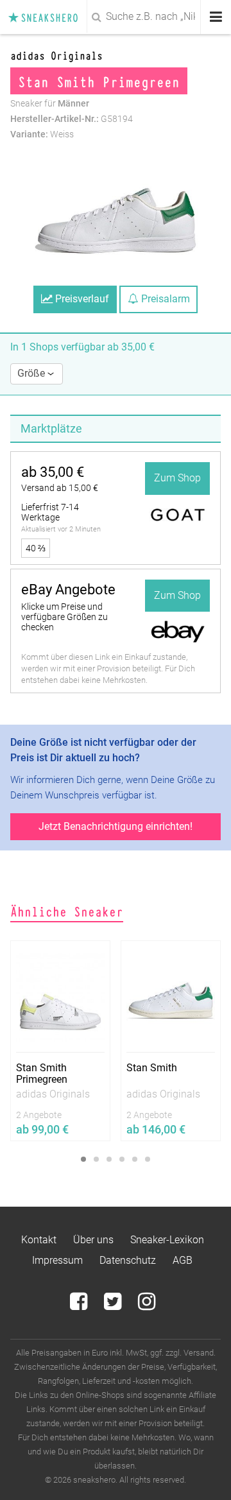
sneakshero (46, 17)
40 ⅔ (36, 548)
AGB (183, 1260)
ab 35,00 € (52, 472)
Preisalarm (164, 299)
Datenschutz (127, 1260)
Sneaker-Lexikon (167, 1240)
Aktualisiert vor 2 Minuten (61, 529)
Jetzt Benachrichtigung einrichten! (115, 826)
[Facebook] (80, 1305)
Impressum (57, 1260)
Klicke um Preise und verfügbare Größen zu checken (64, 616)
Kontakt (38, 1240)
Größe (32, 373)
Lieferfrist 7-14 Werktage (50, 512)
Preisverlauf (81, 299)
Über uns (93, 1240)
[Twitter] (114, 1305)
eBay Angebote (68, 590)
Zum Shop (177, 478)
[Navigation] (216, 17)
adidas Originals (56, 55)
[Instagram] (146, 1305)
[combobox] (115, 16)
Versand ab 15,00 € (59, 488)
